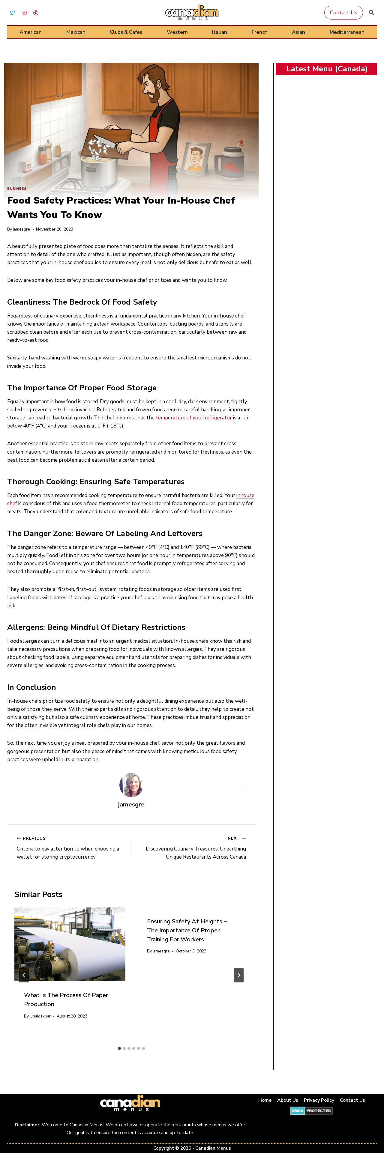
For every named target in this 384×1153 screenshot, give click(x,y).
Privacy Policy (319, 1100)
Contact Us (343, 12)
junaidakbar (40, 1016)
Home (265, 1100)
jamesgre (21, 229)
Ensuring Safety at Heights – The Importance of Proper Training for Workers (187, 930)
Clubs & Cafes (126, 32)
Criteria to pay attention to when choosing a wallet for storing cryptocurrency (68, 848)
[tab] (119, 1048)
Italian (219, 32)
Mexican (76, 32)
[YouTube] (24, 12)
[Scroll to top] (372, 1129)
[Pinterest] (36, 12)
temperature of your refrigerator (194, 417)
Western (177, 32)
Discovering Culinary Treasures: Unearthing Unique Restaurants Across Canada (196, 848)
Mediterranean (347, 32)
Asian (298, 32)
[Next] (239, 975)
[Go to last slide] (24, 975)
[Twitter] (12, 12)
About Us (287, 1100)
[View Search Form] (371, 12)
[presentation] (69, 944)
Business (17, 188)
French (260, 32)
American (31, 32)
